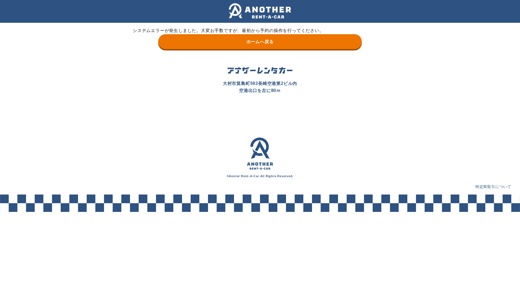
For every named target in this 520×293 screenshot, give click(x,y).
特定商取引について (493, 186)
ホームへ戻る (260, 41)
